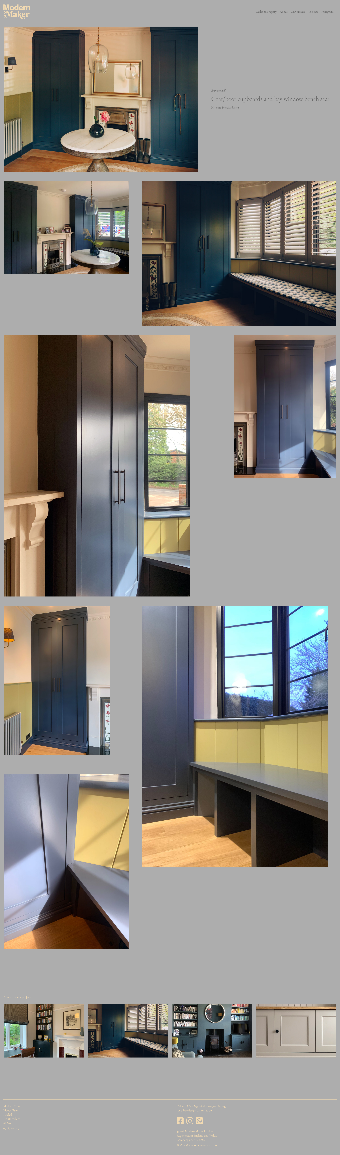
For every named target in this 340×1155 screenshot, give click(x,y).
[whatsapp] (199, 1121)
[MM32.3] (212, 1031)
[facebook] (180, 1121)
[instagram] (189, 1121)
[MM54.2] (128, 1031)
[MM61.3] (44, 1031)
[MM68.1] (296, 1031)
